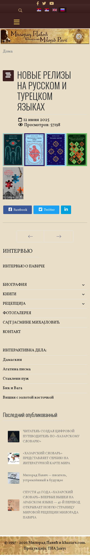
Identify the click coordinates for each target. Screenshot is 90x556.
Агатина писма (17, 369)
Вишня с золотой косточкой (28, 397)
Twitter (49, 210)
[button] (73, 285)
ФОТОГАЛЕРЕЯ (17, 313)
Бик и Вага (12, 388)
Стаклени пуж (16, 378)
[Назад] (30, 236)
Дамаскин (12, 359)
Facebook (20, 210)
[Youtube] (51, 3)
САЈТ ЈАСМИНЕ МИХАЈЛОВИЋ (31, 322)
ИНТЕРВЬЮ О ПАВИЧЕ (24, 266)
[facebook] (37, 3)
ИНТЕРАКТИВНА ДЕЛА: (25, 350)
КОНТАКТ (12, 332)
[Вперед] (58, 236)
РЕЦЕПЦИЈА (14, 303)
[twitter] (44, 3)
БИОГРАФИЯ (15, 284)
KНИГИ (9, 294)
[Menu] (16, 22)
